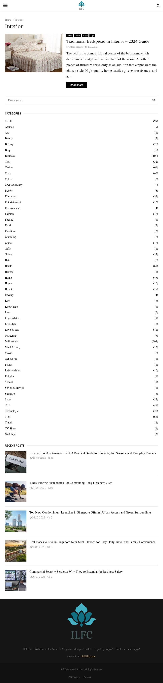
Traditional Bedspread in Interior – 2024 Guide (107, 41)
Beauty (9, 138)
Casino (9, 167)
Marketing (10, 335)
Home (85, 35)
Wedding (10, 434)
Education (10, 196)
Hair (7, 260)
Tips (92, 35)
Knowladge (11, 306)
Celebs (8, 179)
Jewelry (9, 295)
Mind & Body (13, 347)
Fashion (9, 214)
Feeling (9, 219)
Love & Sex (12, 329)
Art (7, 132)
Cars (7, 161)
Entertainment (13, 202)
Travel (8, 422)
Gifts (8, 248)
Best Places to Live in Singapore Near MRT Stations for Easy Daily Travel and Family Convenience (92, 542)
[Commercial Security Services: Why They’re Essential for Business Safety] (15, 580)
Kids (7, 301)
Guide (77, 35)
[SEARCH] (153, 100)
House (8, 283)
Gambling (10, 237)
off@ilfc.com (88, 656)
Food (8, 225)
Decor (69, 35)
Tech (7, 405)
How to (9, 289)
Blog (7, 150)
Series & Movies (14, 387)
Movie (8, 353)
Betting (9, 144)
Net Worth (11, 358)
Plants (8, 364)
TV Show (10, 428)
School (9, 382)
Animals (9, 127)
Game (8, 243)
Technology (11, 411)
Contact (87, 677)
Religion (10, 376)
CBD (8, 173)
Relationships (12, 370)
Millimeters (11, 341)
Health (8, 266)
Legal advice (12, 318)
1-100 (8, 121)
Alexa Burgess (76, 46)
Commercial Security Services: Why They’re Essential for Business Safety (76, 571)
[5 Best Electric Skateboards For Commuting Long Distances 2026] (15, 491)
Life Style (10, 324)
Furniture (10, 231)
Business (10, 156)
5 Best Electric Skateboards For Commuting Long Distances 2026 (70, 482)
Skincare (10, 393)
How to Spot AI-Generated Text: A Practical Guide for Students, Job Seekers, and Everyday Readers (92, 453)
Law (7, 312)
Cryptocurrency (13, 185)
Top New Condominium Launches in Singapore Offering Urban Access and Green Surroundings (90, 512)
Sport (8, 399)
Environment (12, 208)
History (9, 272)
